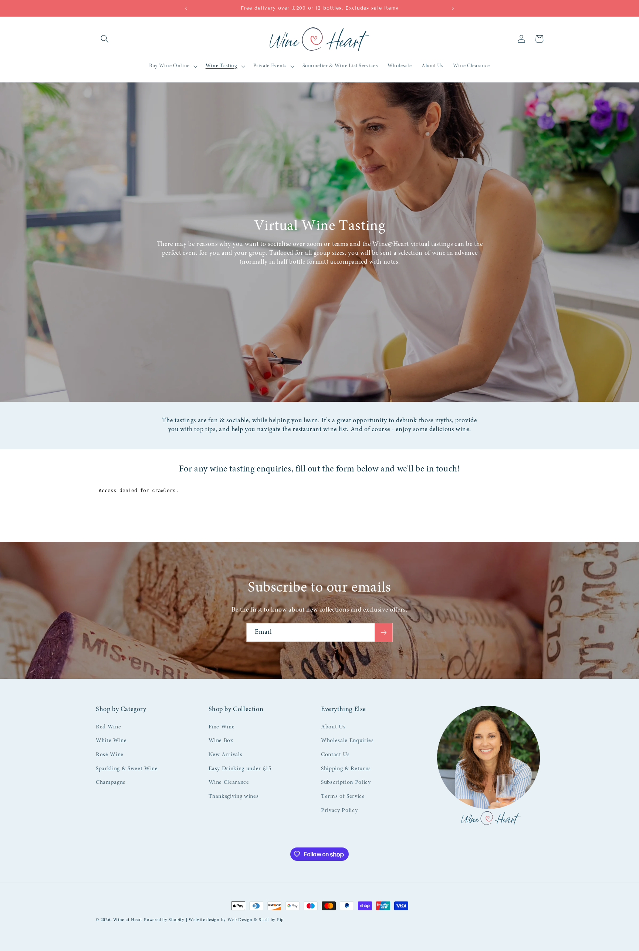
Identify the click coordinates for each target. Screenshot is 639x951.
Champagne (111, 782)
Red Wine (108, 727)
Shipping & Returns (346, 769)
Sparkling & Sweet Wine (127, 769)
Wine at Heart (127, 920)
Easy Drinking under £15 (240, 769)
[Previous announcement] (186, 8)
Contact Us (335, 755)
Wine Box (221, 741)
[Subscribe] (383, 632)
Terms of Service (343, 796)
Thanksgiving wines (234, 796)
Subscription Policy (346, 782)
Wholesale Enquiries (347, 741)
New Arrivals (226, 755)
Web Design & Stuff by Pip (255, 920)
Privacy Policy (339, 810)
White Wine (111, 741)
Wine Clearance (229, 782)
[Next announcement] (453, 8)
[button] (105, 39)
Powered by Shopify (164, 920)
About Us (333, 727)
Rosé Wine (110, 755)
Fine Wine (222, 727)
